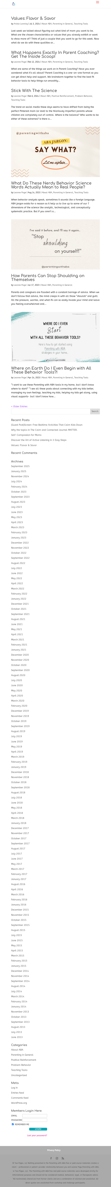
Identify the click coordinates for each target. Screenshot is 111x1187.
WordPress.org (19, 1103)
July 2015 (16, 935)
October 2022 (18, 553)
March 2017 (17, 869)
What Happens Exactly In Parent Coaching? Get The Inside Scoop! (55, 54)
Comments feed (19, 1097)
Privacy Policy (53, 1150)
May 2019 (16, 746)
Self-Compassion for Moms (26, 435)
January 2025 (18, 471)
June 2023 (17, 512)
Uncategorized (19, 1075)
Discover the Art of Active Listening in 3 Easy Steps (38, 440)
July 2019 (16, 736)
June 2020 (17, 685)
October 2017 (18, 838)
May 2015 (16, 945)
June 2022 (17, 573)
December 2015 (20, 909)
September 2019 (20, 726)
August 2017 (18, 848)
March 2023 (17, 527)
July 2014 (16, 991)
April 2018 (17, 813)
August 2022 (18, 563)
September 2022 (20, 558)
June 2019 (17, 741)
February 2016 (19, 899)
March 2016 (17, 894)
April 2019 (17, 751)
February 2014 (19, 1001)
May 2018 (16, 807)
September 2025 (20, 466)
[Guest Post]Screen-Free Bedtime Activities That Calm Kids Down (46, 424)
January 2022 (18, 598)
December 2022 (20, 542)
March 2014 (17, 996)
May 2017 (16, 864)
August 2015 (18, 930)
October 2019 (18, 721)
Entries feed (17, 1092)
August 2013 (18, 1027)
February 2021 (19, 644)
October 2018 (18, 782)
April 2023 (17, 522)
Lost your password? (37, 1135)
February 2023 (19, 532)
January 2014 (18, 1006)
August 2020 (18, 675)
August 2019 (18, 731)
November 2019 (20, 716)
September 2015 (20, 925)
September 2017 (20, 843)
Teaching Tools (81, 24)
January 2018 (18, 823)
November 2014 (20, 976)
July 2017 (16, 853)
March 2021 (17, 639)
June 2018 (17, 802)
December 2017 (20, 828)
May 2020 (16, 690)
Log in (14, 1087)
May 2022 (16, 578)
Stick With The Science (34, 90)
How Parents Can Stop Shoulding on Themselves (47, 278)
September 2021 (20, 614)
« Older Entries (19, 406)
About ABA (46, 24)
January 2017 (18, 879)
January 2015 (18, 966)
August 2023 (18, 502)
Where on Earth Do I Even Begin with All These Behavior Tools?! (51, 370)
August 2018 (18, 792)
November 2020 (20, 660)
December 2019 (20, 711)
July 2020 (16, 680)
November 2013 (20, 1011)
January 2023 (18, 537)
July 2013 (16, 1032)
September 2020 (20, 670)
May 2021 (16, 629)
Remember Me (22, 1124)
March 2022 (17, 588)
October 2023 (18, 491)
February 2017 (19, 874)
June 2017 (17, 858)
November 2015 (20, 915)
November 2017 (20, 833)
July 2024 (16, 481)
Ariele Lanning (21, 24)
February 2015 (19, 960)
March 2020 (17, 700)
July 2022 (16, 568)
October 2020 (18, 665)
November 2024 (20, 476)
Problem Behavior (83, 96)
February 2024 (19, 486)
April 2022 (17, 583)
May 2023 (16, 517)
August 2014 (18, 986)
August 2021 (18, 619)
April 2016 (17, 889)
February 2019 (19, 761)
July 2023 (16, 507)
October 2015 (18, 920)
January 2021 (18, 649)
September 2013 (20, 1022)
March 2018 (17, 818)
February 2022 (19, 593)
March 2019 (17, 756)
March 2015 (17, 955)
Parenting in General (63, 24)
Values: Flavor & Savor (33, 18)
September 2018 (20, 787)
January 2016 (18, 904)
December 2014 (20, 971)
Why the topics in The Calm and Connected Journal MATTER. (44, 430)
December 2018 (20, 772)
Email (14, 1116)
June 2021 (17, 624)
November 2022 (20, 547)
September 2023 (20, 496)
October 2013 (18, 1017)
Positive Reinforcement (63, 96)
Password (16, 1120)
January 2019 (18, 767)
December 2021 (20, 603)
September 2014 (20, 981)
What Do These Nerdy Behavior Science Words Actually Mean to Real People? (51, 185)
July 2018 (16, 797)
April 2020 (17, 695)
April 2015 (17, 950)
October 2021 (18, 609)
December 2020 (20, 654)
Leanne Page (20, 62)
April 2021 (17, 634)
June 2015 (17, 940)
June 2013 (17, 1037)
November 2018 (20, 777)
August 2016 (18, 884)
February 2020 (19, 705)
